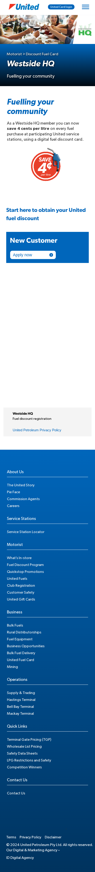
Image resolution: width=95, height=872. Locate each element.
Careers (13, 506)
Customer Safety (20, 592)
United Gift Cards (21, 599)
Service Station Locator (25, 532)
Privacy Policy (30, 837)
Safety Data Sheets (22, 753)
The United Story (21, 485)
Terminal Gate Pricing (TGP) (29, 739)
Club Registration (21, 585)
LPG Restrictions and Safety (29, 760)
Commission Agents (23, 499)
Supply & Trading (21, 693)
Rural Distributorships (24, 632)
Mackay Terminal (20, 713)
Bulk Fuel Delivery (21, 653)
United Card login (61, 7)
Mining (12, 667)
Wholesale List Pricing (24, 746)
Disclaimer (53, 837)
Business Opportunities (26, 646)
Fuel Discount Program (25, 565)
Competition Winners (24, 767)
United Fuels (17, 578)
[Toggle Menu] (85, 7)
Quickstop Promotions (25, 572)
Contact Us (16, 793)
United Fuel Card (20, 660)
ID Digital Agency (20, 858)
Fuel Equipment (20, 639)
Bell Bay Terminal (20, 707)
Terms (11, 837)
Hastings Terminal (21, 700)
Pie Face (13, 492)
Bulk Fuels (15, 625)
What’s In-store (19, 558)
